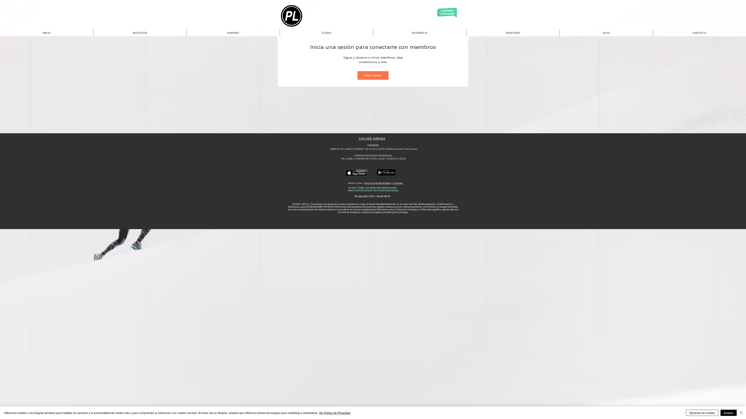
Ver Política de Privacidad (334, 413)
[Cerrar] (741, 413)
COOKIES (398, 183)
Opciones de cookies (702, 413)
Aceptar (728, 413)
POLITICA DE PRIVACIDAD (377, 183)
